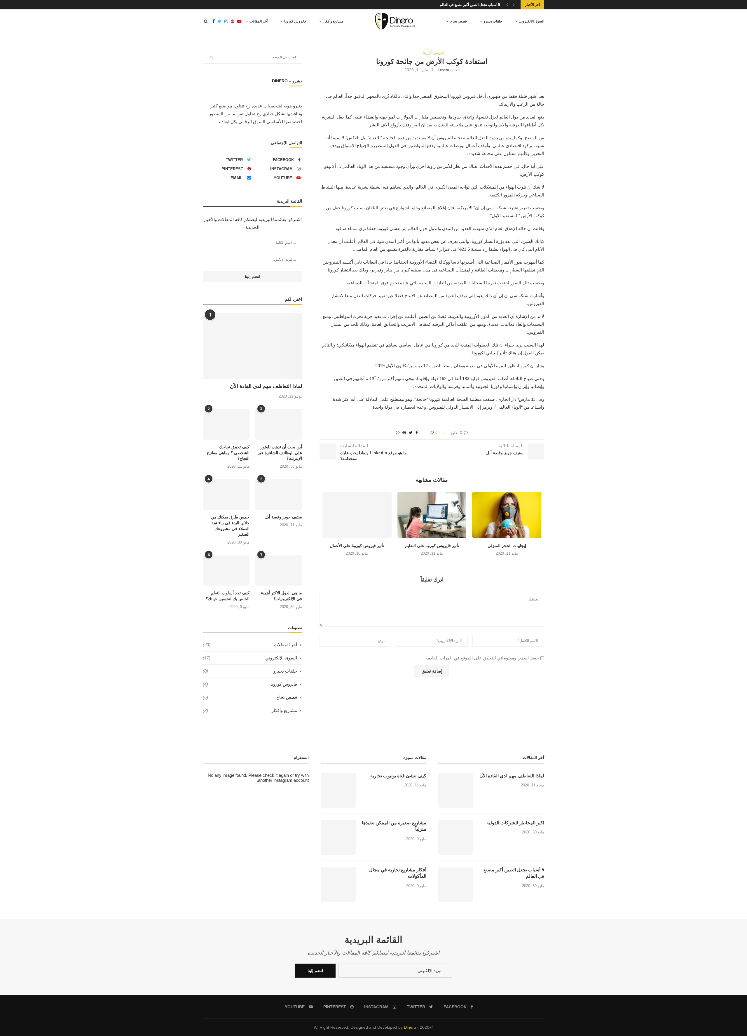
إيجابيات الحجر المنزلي (507, 545)
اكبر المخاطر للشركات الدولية (515, 822)
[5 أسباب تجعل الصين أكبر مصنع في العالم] (455, 884)
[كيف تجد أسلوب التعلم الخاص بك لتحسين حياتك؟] (226, 570)
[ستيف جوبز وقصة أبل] (278, 494)
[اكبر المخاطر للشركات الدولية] (455, 837)
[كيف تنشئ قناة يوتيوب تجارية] (338, 790)
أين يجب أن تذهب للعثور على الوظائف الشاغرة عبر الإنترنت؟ (280, 453)
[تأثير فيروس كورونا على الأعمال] (357, 515)
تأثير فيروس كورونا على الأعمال (357, 545)
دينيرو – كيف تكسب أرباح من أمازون (473, 5)
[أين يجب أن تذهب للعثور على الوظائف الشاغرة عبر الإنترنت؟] (278, 424)
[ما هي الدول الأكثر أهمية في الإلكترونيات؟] (278, 570)
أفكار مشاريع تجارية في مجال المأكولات (397, 873)
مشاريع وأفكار (333, 21)
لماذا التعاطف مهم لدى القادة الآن (266, 386)
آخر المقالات (258, 21)
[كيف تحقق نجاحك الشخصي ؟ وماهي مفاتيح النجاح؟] (226, 424)
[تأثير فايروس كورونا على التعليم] (432, 515)
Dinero (410, 1027)
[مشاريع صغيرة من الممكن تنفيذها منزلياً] (338, 837)
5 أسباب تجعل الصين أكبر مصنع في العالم (514, 873)
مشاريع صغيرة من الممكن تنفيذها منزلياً (394, 826)
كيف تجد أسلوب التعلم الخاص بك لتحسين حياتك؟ (227, 596)
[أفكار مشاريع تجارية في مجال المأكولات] (338, 884)
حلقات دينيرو (493, 21)
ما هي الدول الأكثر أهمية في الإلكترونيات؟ (281, 596)
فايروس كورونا (295, 21)
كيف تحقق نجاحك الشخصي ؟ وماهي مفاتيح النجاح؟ (228, 453)
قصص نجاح (458, 21)
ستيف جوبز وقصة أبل (283, 517)
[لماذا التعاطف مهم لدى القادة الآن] (252, 346)
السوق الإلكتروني (531, 21)
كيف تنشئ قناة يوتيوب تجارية (398, 775)
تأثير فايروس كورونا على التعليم (432, 545)
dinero (443, 70)
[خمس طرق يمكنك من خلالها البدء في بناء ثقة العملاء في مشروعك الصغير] (226, 494)
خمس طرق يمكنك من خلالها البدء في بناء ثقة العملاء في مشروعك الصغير (230, 526)
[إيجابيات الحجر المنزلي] (506, 515)
